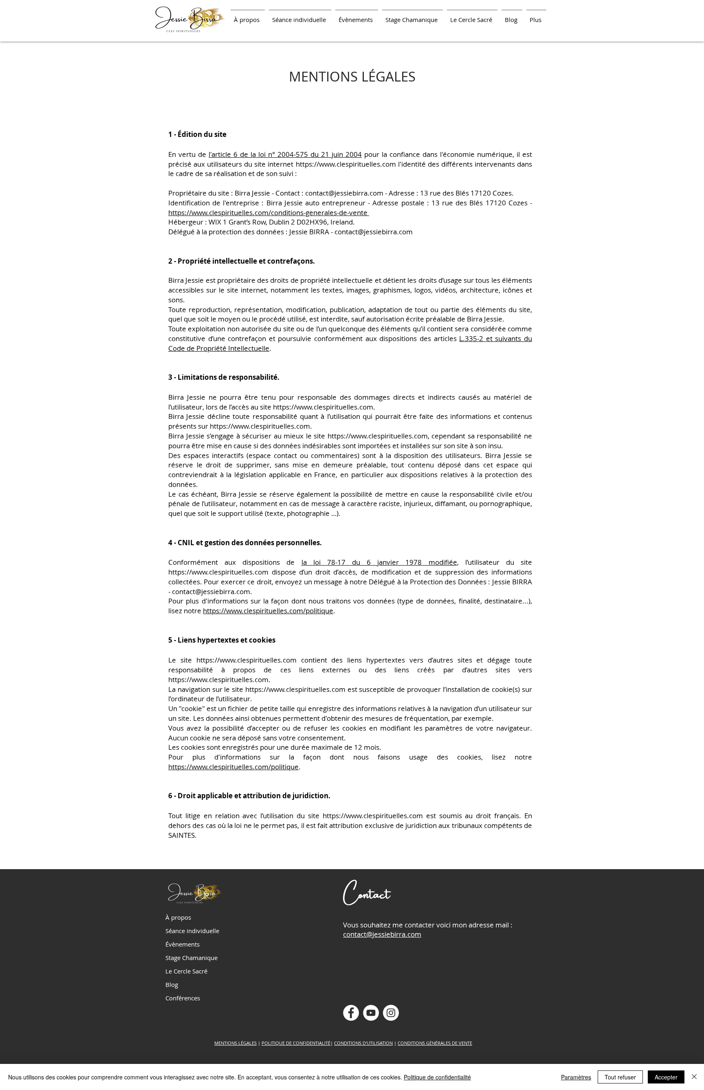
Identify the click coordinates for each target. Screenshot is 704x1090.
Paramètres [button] (576, 1077)
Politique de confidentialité (437, 1077)
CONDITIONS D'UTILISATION (363, 1043)
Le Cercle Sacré (186, 971)
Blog (171, 984)
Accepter (666, 1077)
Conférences (182, 998)
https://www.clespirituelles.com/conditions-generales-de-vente (268, 212)
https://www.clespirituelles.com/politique (268, 610)
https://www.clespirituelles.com (346, 164)
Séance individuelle (192, 931)
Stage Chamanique (191, 957)
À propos (178, 917)
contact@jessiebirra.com (344, 193)
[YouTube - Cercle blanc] (371, 1013)
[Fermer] (694, 1076)
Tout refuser (620, 1077)
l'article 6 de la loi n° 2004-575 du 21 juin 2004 (285, 154)
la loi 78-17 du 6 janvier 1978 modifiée (379, 562)
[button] (300, 16)
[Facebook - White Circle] (351, 1013)
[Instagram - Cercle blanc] (391, 1013)
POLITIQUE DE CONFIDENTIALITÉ (296, 1043)
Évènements (182, 944)
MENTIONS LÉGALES (235, 1043)
